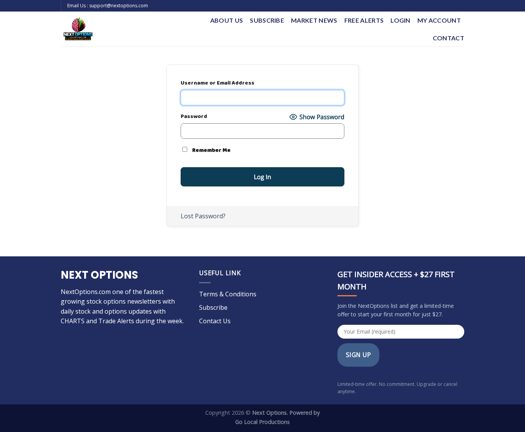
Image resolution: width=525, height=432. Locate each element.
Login (400, 20)
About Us (226, 20)
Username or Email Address (217, 83)
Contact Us (215, 321)
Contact (448, 38)
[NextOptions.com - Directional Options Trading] (116, 29)
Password (194, 116)
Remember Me (211, 150)
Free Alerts (364, 20)
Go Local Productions (262, 421)
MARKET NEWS (314, 20)
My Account (439, 20)
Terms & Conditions (227, 294)
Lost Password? (203, 216)
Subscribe (267, 20)
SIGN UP (358, 355)
